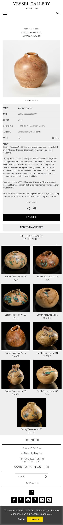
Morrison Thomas (31, 29)
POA (15, 280)
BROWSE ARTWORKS (31, 36)
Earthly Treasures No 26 (47, 315)
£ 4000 (16, 356)
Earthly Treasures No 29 (15, 315)
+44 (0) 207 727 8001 (31, 448)
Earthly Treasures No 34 (47, 353)
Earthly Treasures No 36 (31, 430)
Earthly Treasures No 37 (47, 391)
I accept (35, 519)
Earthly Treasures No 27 (15, 353)
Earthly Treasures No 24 (15, 277)
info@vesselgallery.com (31, 453)
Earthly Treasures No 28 (47, 277)
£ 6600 (47, 356)
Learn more (46, 514)
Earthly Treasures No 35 (15, 391)
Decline (21, 519)
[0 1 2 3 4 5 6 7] (31, 72)
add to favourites (31, 227)
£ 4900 (16, 395)
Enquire (31, 217)
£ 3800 (47, 318)
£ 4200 (31, 433)
